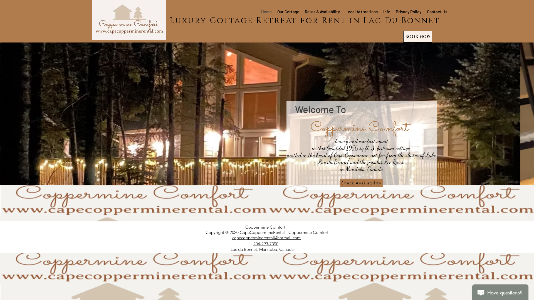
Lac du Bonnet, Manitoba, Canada (262, 249)
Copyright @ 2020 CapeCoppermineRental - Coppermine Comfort (267, 232)
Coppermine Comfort (265, 227)
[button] (267, 95)
